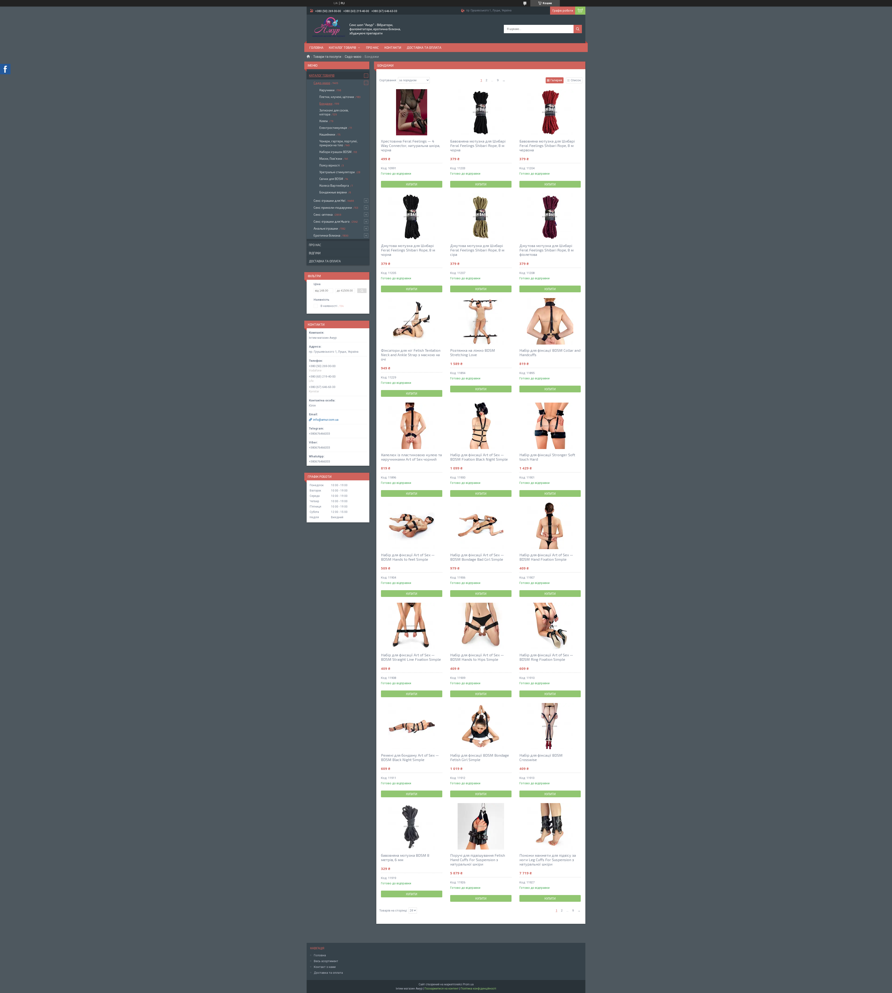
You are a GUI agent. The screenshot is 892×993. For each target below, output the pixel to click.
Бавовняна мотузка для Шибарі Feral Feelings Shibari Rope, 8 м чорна (477, 145)
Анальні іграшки (326, 228)
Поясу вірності (329, 165)
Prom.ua (468, 984)
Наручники (326, 90)
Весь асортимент (326, 961)
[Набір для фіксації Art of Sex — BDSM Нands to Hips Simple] (481, 626)
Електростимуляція (333, 128)
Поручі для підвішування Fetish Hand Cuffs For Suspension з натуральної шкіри (477, 859)
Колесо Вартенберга (334, 185)
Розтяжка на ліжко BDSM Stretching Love (472, 352)
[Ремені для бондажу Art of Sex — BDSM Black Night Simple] (412, 726)
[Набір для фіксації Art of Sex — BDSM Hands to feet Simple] (412, 526)
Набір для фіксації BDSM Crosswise (541, 757)
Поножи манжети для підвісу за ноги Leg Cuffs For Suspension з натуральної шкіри (547, 859)
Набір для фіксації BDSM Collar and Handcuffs (549, 352)
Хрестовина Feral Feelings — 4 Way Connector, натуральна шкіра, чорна (410, 145)
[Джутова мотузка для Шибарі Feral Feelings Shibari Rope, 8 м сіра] (481, 216)
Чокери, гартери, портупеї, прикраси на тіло (338, 143)
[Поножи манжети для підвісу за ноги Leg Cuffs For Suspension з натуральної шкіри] (550, 826)
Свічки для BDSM (331, 179)
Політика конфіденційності (478, 988)
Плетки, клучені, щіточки (336, 97)
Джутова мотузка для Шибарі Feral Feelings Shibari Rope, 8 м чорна (408, 250)
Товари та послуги (327, 57)
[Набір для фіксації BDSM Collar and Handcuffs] (550, 321)
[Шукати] (578, 29)
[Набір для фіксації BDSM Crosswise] (550, 726)
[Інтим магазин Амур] (327, 28)
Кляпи (323, 121)
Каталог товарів (342, 47)
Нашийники (327, 134)
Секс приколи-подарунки (333, 207)
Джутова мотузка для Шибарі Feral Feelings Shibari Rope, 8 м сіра (477, 250)
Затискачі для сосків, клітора (334, 112)
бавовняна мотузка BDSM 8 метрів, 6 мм (405, 857)
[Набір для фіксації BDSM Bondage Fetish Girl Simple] (481, 726)
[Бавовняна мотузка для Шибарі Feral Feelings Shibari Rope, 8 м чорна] (481, 112)
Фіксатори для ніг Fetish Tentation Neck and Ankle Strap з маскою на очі (410, 354)
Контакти (392, 47)
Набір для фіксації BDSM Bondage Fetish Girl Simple (479, 757)
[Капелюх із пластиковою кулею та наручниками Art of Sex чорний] (412, 426)
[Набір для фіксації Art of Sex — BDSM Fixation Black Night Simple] (481, 426)
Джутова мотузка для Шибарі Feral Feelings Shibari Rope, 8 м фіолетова (546, 250)
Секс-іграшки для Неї (329, 200)
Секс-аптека (323, 214)
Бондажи (325, 103)
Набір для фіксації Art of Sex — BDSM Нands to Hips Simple (477, 657)
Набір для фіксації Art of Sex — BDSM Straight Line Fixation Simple (411, 657)
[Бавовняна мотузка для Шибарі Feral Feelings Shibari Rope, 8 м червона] (550, 112)
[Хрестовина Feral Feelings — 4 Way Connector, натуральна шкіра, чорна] (412, 112)
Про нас (372, 47)
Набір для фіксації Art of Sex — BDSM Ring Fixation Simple (546, 657)
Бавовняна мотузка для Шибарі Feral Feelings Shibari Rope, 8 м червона (547, 145)
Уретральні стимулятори (337, 172)
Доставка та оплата (424, 47)
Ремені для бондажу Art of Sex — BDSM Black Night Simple (410, 757)
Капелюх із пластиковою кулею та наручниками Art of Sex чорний (411, 457)
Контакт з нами (325, 967)
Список (576, 80)
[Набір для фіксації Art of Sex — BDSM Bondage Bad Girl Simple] (481, 526)
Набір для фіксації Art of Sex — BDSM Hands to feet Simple (408, 557)
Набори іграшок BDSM (335, 152)
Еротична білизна (327, 235)
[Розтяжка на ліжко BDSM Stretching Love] (481, 321)
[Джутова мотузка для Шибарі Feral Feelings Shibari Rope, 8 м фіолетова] (550, 216)
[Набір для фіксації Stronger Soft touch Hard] (550, 426)
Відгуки (315, 253)
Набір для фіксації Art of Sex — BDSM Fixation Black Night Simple (479, 457)
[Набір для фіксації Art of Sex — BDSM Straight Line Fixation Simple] (412, 626)
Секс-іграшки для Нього (332, 221)
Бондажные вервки (333, 192)
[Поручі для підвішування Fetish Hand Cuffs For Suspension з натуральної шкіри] (481, 826)
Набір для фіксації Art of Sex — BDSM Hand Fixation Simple (546, 557)
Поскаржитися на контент (441, 988)
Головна (316, 47)
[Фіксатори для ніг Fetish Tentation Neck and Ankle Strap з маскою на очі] (412, 321)
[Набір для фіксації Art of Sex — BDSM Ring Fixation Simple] (550, 626)
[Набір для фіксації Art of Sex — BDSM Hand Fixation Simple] (550, 526)
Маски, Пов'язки (330, 158)
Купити (411, 184)
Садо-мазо (353, 57)
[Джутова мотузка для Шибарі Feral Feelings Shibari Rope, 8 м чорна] (412, 216)
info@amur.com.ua (325, 419)
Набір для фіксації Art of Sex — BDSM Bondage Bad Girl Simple (477, 557)
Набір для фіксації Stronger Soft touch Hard (547, 457)
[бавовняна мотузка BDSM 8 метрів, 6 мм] (412, 826)
